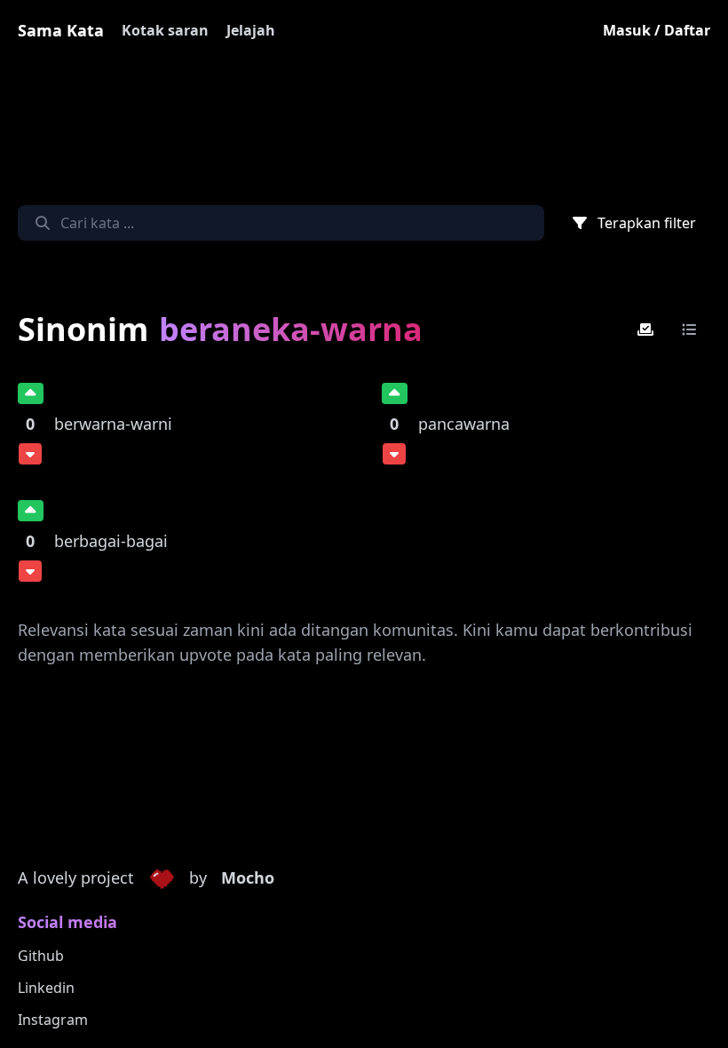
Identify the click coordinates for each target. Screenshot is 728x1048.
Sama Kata (61, 30)
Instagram (53, 1019)
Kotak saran (165, 30)
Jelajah (250, 30)
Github (41, 955)
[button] (161, 878)
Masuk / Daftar (656, 30)
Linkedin (46, 987)
